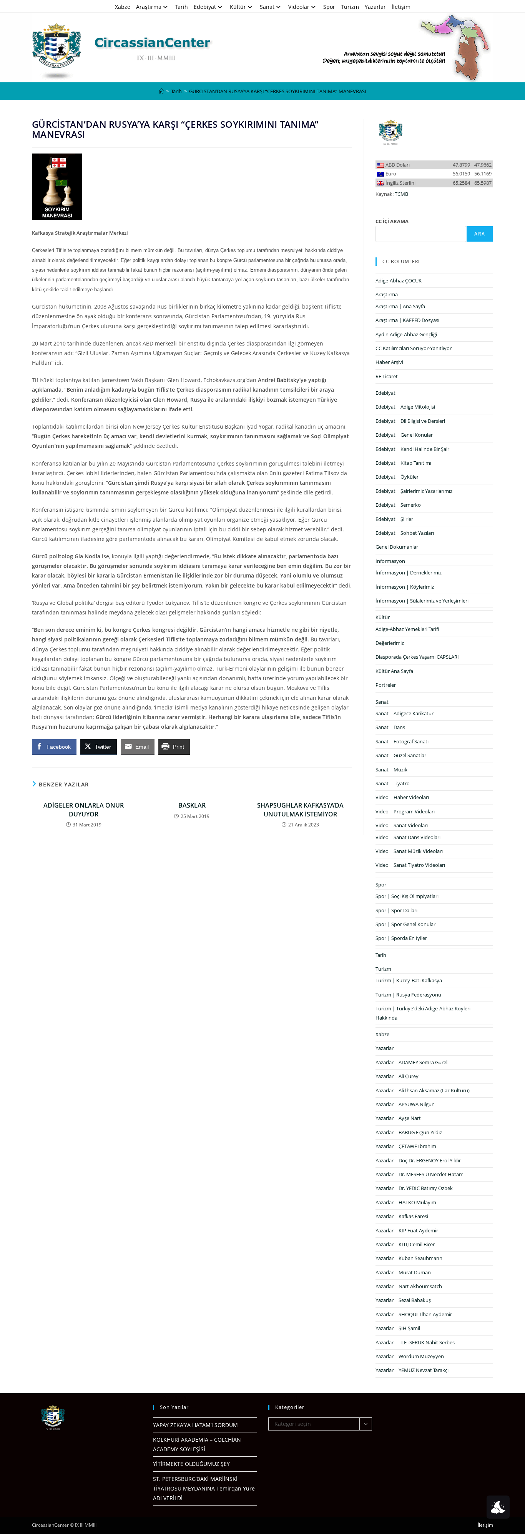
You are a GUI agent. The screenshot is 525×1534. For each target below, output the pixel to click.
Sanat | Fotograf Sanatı (402, 741)
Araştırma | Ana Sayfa (400, 306)
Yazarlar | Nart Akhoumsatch (408, 1286)
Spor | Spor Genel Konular (405, 924)
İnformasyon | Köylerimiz (404, 586)
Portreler (385, 684)
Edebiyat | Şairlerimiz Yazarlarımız (413, 490)
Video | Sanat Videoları (401, 825)
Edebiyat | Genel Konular (404, 434)
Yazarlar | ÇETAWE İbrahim (405, 1146)
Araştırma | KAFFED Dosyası (407, 320)
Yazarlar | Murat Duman (403, 1272)
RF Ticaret (386, 376)
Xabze (122, 6)
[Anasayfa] (161, 91)
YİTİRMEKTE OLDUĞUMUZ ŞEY (191, 1463)
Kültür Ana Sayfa (394, 671)
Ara (479, 233)
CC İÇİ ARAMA (392, 221)
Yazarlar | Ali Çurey (397, 1076)
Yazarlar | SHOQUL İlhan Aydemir (413, 1314)
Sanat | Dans (390, 727)
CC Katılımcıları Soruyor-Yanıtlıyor (413, 348)
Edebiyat (205, 6)
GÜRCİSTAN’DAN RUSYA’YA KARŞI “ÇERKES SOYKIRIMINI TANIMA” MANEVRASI (277, 91)
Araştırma (148, 6)
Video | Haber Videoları (402, 797)
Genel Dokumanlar (396, 546)
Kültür (238, 6)
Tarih (181, 6)
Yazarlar (375, 6)
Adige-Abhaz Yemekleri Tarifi (407, 629)
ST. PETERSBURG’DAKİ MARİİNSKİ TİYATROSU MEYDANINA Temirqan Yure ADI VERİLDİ (204, 1488)
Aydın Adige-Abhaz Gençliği (406, 334)
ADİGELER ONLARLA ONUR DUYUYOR (83, 809)
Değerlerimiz (389, 642)
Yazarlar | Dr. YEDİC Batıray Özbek (414, 1188)
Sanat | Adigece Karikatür (404, 713)
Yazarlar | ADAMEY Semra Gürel (411, 1062)
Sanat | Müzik (391, 769)
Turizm (350, 6)
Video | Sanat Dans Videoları (407, 837)
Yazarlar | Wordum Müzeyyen (409, 1356)
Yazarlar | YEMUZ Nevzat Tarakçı (412, 1370)
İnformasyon (390, 561)
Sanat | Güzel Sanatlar (400, 755)
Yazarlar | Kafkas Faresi (401, 1216)
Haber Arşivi (389, 362)
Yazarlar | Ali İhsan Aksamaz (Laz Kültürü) (422, 1090)
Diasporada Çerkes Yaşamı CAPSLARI (417, 656)
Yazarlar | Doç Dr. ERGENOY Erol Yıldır (418, 1160)
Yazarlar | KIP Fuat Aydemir (406, 1230)
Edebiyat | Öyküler (397, 476)
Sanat (267, 6)
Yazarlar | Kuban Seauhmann (408, 1258)
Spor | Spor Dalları (396, 910)
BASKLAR (192, 805)
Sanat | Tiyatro (392, 783)
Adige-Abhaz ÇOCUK (398, 280)
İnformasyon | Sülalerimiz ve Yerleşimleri (422, 600)
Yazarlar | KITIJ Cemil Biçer (405, 1244)
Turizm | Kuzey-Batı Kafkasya (408, 980)
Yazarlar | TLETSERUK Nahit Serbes (415, 1342)
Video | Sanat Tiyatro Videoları (410, 864)
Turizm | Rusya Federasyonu (408, 994)
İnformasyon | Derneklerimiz (408, 572)
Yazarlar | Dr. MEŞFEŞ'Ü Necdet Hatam (419, 1174)
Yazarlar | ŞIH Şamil (397, 1328)
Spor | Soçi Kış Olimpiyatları (407, 896)
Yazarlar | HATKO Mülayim (405, 1202)
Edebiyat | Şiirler (394, 519)
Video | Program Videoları (405, 811)
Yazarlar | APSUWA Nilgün (405, 1104)
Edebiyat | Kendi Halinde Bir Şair (412, 449)
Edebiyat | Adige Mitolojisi (405, 406)
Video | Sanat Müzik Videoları (409, 851)
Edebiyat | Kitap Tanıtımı (403, 462)
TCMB (401, 193)
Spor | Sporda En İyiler (401, 938)
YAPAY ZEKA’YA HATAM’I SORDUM (195, 1425)
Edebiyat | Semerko (398, 504)
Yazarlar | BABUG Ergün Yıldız (408, 1132)
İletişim (401, 6)
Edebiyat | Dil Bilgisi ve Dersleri (410, 420)
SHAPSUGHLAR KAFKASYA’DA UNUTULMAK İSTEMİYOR (300, 809)
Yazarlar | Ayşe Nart (398, 1118)
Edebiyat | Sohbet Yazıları (404, 532)
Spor (329, 6)
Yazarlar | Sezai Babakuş (403, 1300)
